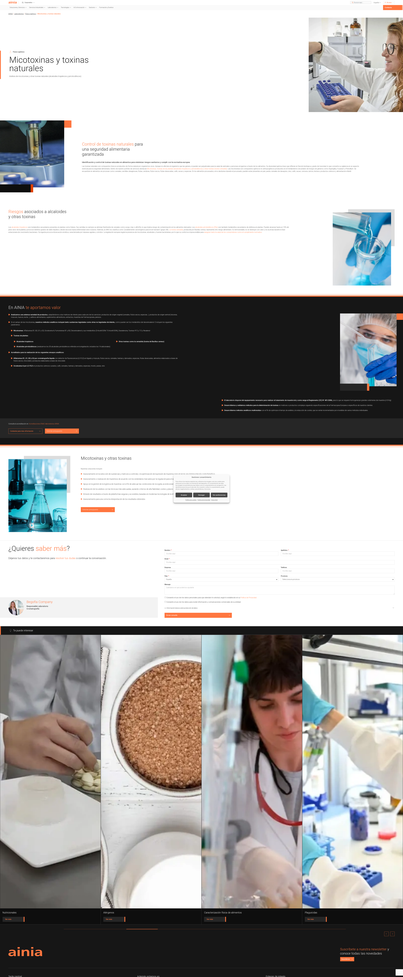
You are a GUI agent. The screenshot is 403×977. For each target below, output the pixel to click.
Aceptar (184, 495)
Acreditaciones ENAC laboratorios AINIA (44, 424)
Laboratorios (52, 7)
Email (167, 559)
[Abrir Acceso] (393, 2)
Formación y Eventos (106, 7)
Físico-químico (30, 14)
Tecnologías (65, 7)
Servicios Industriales (36, 7)
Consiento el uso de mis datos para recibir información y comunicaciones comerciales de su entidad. (203, 602)
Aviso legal (214, 500)
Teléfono (284, 567)
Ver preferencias (219, 495)
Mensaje (167, 584)
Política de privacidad (204, 500)
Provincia (284, 576)
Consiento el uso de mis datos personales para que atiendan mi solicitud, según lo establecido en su (211, 598)
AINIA (10, 14)
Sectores (92, 7)
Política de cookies (190, 500)
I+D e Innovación (79, 7)
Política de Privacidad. (249, 598)
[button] (377, 3)
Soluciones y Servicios (17, 7)
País (166, 576)
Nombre (168, 550)
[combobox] (360, 2)
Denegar (201, 495)
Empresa (168, 567)
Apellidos (284, 550)
